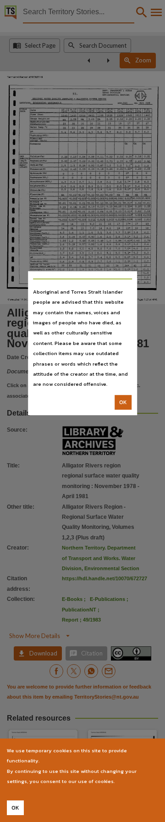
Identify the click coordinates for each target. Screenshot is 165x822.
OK (123, 402)
